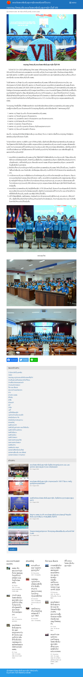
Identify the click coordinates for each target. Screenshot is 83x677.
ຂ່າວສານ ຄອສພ (36, 12)
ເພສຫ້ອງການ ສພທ (13, 447)
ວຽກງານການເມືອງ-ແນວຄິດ (15, 415)
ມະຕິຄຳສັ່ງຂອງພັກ (13, 412)
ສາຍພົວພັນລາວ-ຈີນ (13, 417)
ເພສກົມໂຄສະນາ (12, 437)
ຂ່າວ (9, 392)
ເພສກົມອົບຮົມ (12, 435)
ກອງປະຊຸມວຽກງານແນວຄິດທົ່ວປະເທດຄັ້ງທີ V (20, 377)
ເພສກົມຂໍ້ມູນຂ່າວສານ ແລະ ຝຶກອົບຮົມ (18, 427)
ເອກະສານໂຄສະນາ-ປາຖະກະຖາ (16, 455)
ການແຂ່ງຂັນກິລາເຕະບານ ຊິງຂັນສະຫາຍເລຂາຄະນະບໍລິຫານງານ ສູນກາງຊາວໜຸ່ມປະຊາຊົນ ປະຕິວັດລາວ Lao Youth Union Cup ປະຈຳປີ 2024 (56, 577)
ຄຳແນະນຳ (11, 402)
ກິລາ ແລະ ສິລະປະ (13, 387)
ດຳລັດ (10, 407)
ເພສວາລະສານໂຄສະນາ (14, 442)
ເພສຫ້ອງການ (12, 445)
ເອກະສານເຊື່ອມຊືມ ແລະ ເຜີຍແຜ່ (17, 452)
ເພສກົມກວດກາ (12, 425)
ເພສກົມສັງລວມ (12, 432)
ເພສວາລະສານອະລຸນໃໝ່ (15, 440)
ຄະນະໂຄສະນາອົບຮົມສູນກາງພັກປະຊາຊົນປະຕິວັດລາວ (31, 2)
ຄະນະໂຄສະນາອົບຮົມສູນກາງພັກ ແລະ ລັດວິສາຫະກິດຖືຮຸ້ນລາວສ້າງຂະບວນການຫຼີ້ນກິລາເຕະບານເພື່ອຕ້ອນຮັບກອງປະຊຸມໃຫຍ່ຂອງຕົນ (56, 613)
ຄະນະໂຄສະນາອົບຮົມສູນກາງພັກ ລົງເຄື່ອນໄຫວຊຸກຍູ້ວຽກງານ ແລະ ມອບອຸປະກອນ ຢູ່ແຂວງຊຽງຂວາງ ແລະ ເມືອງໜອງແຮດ (50, 466)
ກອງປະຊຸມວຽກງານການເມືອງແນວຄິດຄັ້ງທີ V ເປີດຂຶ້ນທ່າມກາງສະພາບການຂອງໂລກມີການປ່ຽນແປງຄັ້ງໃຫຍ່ (36, 587)
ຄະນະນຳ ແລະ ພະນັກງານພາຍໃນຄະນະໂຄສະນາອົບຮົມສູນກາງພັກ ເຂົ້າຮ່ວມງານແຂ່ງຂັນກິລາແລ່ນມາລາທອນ (56, 642)
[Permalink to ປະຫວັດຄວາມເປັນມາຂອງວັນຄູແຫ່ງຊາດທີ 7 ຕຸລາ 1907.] (27, 608)
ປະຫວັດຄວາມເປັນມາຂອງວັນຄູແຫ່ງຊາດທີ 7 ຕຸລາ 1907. (36, 612)
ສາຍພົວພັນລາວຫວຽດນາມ (15, 420)
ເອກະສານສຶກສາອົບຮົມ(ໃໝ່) (16, 450)
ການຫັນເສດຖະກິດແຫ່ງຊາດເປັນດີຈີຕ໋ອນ (19, 380)
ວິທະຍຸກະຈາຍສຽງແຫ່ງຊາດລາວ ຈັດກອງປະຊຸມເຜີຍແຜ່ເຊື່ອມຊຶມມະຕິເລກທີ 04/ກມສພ (52, 532)
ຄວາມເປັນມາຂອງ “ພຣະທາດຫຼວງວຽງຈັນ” (36, 567)
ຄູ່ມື (9, 405)
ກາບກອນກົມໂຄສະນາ (14, 385)
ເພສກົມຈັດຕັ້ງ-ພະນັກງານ (15, 430)
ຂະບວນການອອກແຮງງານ (15, 390)
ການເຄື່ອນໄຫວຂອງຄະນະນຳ (16, 382)
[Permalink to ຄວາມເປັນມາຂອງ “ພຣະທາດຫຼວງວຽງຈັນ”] (27, 565)
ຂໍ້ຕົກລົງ (10, 397)
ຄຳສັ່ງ (9, 400)
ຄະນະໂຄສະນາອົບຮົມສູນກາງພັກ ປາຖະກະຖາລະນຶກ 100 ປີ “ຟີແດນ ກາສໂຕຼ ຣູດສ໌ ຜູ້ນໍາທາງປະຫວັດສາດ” (51, 482)
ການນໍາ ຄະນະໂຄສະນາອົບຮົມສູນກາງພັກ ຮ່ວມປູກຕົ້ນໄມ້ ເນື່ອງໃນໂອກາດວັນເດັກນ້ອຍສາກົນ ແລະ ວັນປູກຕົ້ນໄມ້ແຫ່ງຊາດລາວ (17, 605)
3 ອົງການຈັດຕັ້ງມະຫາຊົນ (26, 12)
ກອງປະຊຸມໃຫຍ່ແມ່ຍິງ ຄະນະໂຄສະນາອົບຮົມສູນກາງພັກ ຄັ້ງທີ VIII (32, 7)
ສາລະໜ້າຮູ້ (11, 422)
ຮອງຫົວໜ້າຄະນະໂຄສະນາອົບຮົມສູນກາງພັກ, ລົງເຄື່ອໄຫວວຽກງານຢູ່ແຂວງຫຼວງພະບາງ (52, 499)
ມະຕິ (9, 410)
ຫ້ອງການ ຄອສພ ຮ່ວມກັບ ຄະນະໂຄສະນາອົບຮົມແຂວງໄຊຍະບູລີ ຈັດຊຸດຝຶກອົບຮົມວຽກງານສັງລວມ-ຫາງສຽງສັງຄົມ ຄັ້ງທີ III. (50, 515)
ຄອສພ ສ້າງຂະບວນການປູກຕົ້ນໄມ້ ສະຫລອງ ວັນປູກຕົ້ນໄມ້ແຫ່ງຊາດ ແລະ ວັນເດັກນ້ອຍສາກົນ (17, 575)
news (10, 375)
